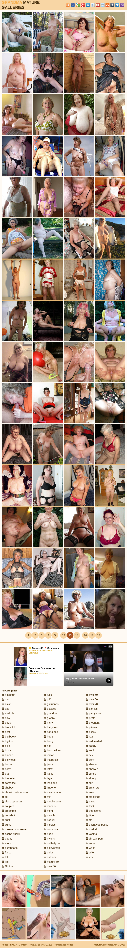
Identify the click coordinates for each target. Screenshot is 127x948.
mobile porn (53, 801)
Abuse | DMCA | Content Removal (19, 944)
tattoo (91, 801)
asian (7, 704)
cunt (7, 820)
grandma (51, 713)
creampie (10, 810)
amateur (9, 694)
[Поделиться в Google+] (83, 5)
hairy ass (52, 727)
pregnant (93, 722)
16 (85, 635)
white (91, 847)
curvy (7, 824)
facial (7, 852)
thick (91, 806)
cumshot (9, 815)
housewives (53, 750)
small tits (93, 787)
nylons (50, 838)
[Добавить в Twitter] (117, 5)
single (92, 773)
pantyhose (94, 713)
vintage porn (96, 838)
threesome (94, 810)
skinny (92, 778)
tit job (91, 815)
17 (91, 635)
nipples (51, 824)
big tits (8, 741)
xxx (90, 857)
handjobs (52, 732)
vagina (92, 834)
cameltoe (10, 783)
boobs (8, 764)
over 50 (93, 694)
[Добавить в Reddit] (103, 5)
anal (7, 699)
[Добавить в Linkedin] (88, 5)
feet (6, 861)
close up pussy (13, 801)
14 (76, 635)
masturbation (54, 792)
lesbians (51, 783)
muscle (50, 815)
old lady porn (54, 843)
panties (93, 708)
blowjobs (10, 759)
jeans (49, 764)
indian (50, 755)
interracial (52, 759)
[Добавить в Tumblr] (112, 5)
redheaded (95, 741)
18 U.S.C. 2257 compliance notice (55, 944)
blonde (8, 755)
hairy (49, 722)
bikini (7, 745)
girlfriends (52, 704)
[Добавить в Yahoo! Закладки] (122, 5)
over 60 (93, 699)
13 (70, 635)
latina (49, 773)
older (49, 852)
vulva (91, 843)
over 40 (51, 866)
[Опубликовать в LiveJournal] (93, 5)
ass (6, 708)
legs (49, 778)
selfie (91, 750)
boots (7, 769)
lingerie (51, 787)
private (92, 727)
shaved (93, 764)
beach (8, 722)
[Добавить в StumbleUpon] (107, 5)
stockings (94, 796)
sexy (91, 759)
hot (48, 745)
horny (50, 741)
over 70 (93, 704)
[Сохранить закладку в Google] (78, 5)
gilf (48, 699)
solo (91, 792)
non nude (52, 829)
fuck (49, 694)
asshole (9, 713)
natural (50, 820)
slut (90, 783)
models (51, 806)
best (7, 732)
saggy (92, 745)
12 (63, 635)
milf (48, 796)
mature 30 (52, 861)
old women (53, 847)
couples (9, 806)
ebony (8, 838)
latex (49, 769)
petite (91, 718)
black (7, 750)
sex (90, 755)
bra (6, 773)
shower (93, 769)
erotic (7, 843)
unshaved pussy (98, 824)
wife (91, 852)
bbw (7, 718)
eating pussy (12, 834)
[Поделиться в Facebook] (73, 5)
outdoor (51, 857)
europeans (11, 847)
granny (50, 718)
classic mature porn (16, 792)
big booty (10, 736)
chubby (9, 787)
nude (49, 834)
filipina (8, 866)
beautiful (9, 727)
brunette (9, 778)
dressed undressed (15, 829)
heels (49, 736)
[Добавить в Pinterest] (98, 5)
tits (90, 820)
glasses (51, 708)
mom (49, 810)
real (90, 736)
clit (6, 796)
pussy (92, 732)
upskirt (92, 829)
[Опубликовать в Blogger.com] (68, 5)
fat (6, 857)
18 (98, 635)
